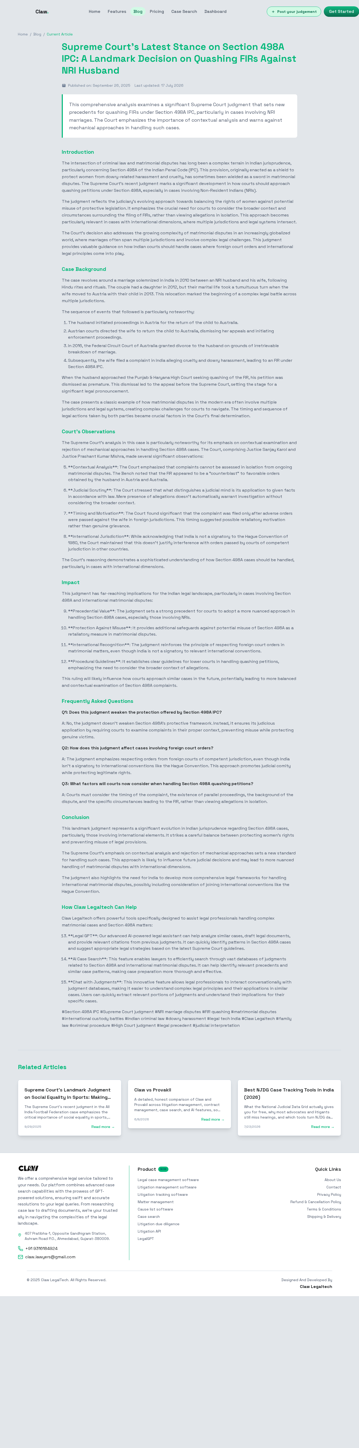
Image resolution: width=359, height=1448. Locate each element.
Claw (42, 11)
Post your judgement (297, 11)
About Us (333, 1179)
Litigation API (149, 1231)
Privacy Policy (329, 1194)
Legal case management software (168, 1179)
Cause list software (155, 1209)
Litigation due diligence (159, 1224)
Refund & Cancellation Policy (315, 1201)
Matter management (156, 1201)
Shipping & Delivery (324, 1216)
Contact (333, 1187)
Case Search (184, 11)
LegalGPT (146, 1238)
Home (94, 11)
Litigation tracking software (163, 1194)
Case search (149, 1216)
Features (117, 11)
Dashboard (215, 11)
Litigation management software (167, 1187)
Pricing (157, 11)
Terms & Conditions (324, 1209)
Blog (138, 11)
